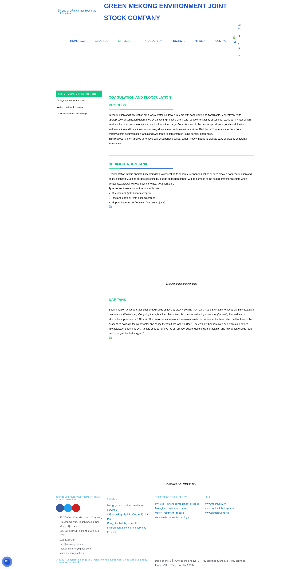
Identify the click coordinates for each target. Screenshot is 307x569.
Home (59, 70)
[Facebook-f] (60, 508)
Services (70, 70)
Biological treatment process (71, 100)
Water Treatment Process (70, 107)
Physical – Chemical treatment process (76, 94)
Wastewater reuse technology (72, 113)
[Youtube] (76, 508)
